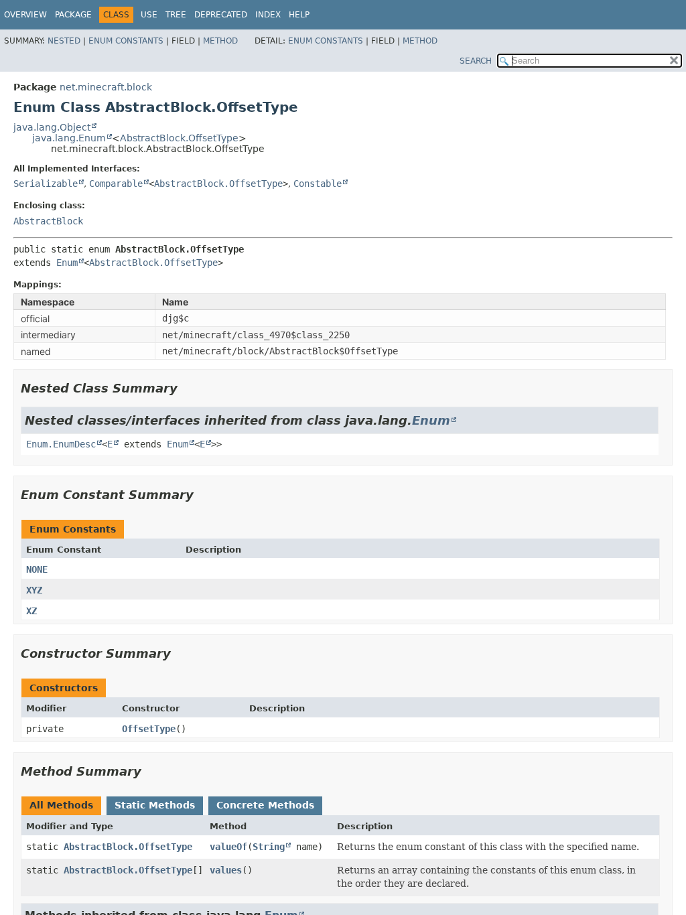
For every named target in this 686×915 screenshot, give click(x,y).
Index (268, 14)
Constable (317, 183)
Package (73, 14)
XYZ (34, 590)
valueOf (228, 846)
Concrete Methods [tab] (265, 805)
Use (149, 14)
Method (220, 41)
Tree (175, 14)
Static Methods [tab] (155, 805)
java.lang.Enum (69, 138)
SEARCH (476, 61)
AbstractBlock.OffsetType (179, 138)
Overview (25, 14)
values (226, 870)
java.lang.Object (51, 127)
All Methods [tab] (61, 805)
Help (299, 14)
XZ (31, 611)
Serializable (45, 183)
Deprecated (220, 14)
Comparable (116, 183)
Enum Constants (125, 41)
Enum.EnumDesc (61, 444)
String (269, 846)
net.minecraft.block (106, 87)
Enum (67, 262)
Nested (64, 41)
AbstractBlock (48, 221)
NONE (37, 569)
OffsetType (149, 728)
